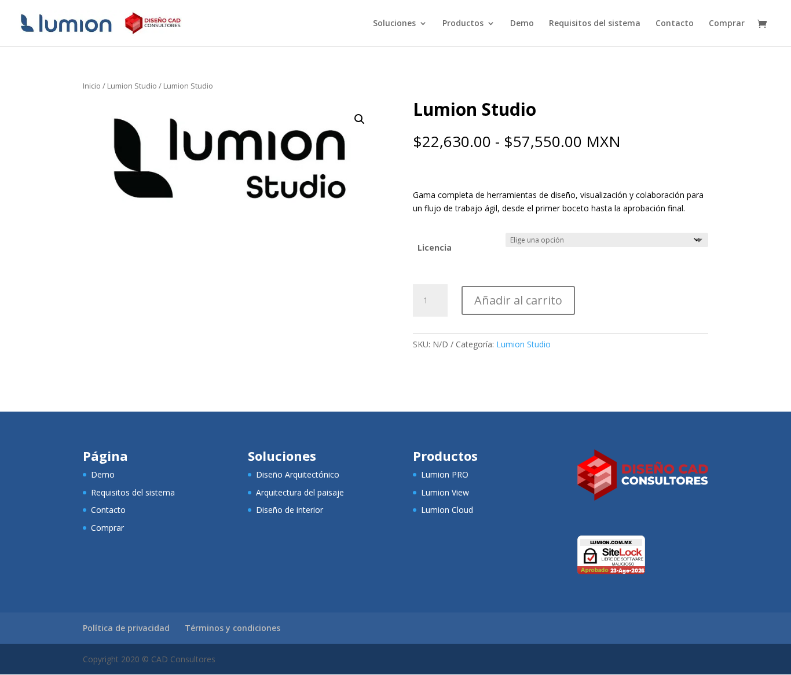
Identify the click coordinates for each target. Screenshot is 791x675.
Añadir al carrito (518, 300)
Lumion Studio (132, 85)
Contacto (674, 23)
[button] (359, 119)
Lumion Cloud (447, 509)
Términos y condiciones (232, 627)
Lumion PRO (444, 474)
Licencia (435, 247)
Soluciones (394, 23)
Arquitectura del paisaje (300, 492)
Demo (522, 23)
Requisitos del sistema (594, 23)
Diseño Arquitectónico (297, 474)
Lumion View (445, 492)
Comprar (727, 23)
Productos (463, 23)
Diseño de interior (289, 509)
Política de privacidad (126, 627)
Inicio (92, 85)
